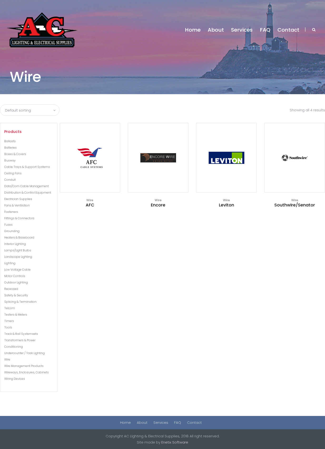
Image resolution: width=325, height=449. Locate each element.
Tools (8, 327)
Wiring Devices (14, 379)
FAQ (177, 422)
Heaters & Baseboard (19, 237)
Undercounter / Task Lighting (24, 353)
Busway (10, 160)
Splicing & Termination (20, 302)
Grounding (12, 231)
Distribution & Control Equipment (27, 192)
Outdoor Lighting (16, 282)
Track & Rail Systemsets (21, 334)
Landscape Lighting (18, 257)
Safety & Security (16, 295)
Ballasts (10, 141)
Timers (9, 321)
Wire (7, 359)
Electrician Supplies (18, 199)
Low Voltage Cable (17, 270)
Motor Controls (14, 276)
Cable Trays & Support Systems (27, 167)
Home (125, 422)
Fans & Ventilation (17, 205)
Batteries (10, 148)
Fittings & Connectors (19, 218)
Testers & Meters (15, 314)
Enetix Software (174, 442)
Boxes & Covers (15, 154)
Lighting (9, 263)
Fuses (8, 225)
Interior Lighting (15, 244)
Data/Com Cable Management (26, 186)
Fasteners (11, 212)
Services (160, 422)
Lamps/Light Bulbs (17, 250)
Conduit (10, 180)
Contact (194, 422)
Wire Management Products (24, 366)
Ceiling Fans (13, 173)
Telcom (9, 308)
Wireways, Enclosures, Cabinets (26, 372)
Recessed (11, 289)
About (142, 422)
